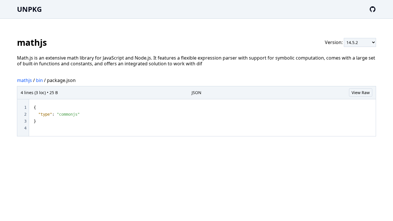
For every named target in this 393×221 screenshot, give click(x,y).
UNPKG (29, 9)
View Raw (361, 92)
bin (39, 80)
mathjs (24, 80)
